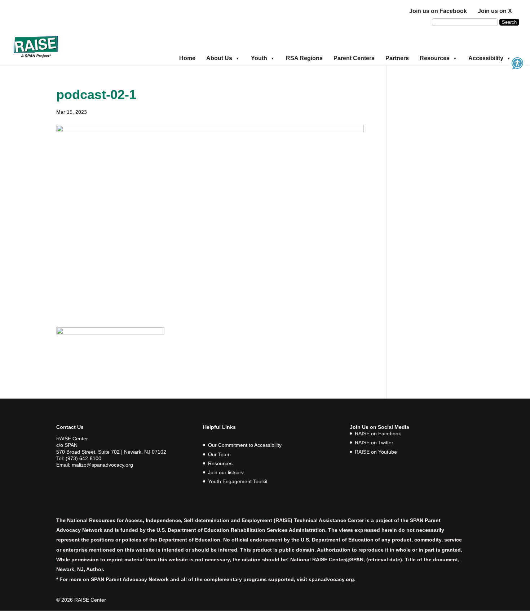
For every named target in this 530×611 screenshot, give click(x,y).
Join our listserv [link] (226, 472)
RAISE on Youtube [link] (376, 452)
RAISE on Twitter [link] (374, 442)
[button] (509, 22)
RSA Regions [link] (304, 58)
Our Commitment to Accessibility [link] (245, 445)
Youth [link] (259, 58)
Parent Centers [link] (354, 58)
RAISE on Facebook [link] (378, 433)
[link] (35, 46)
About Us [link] (219, 58)
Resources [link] (435, 58)
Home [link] (187, 58)
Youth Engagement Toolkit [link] (238, 481)
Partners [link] (397, 58)
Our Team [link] (219, 454)
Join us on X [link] (495, 11)
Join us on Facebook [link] (438, 11)
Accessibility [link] (485, 58)
